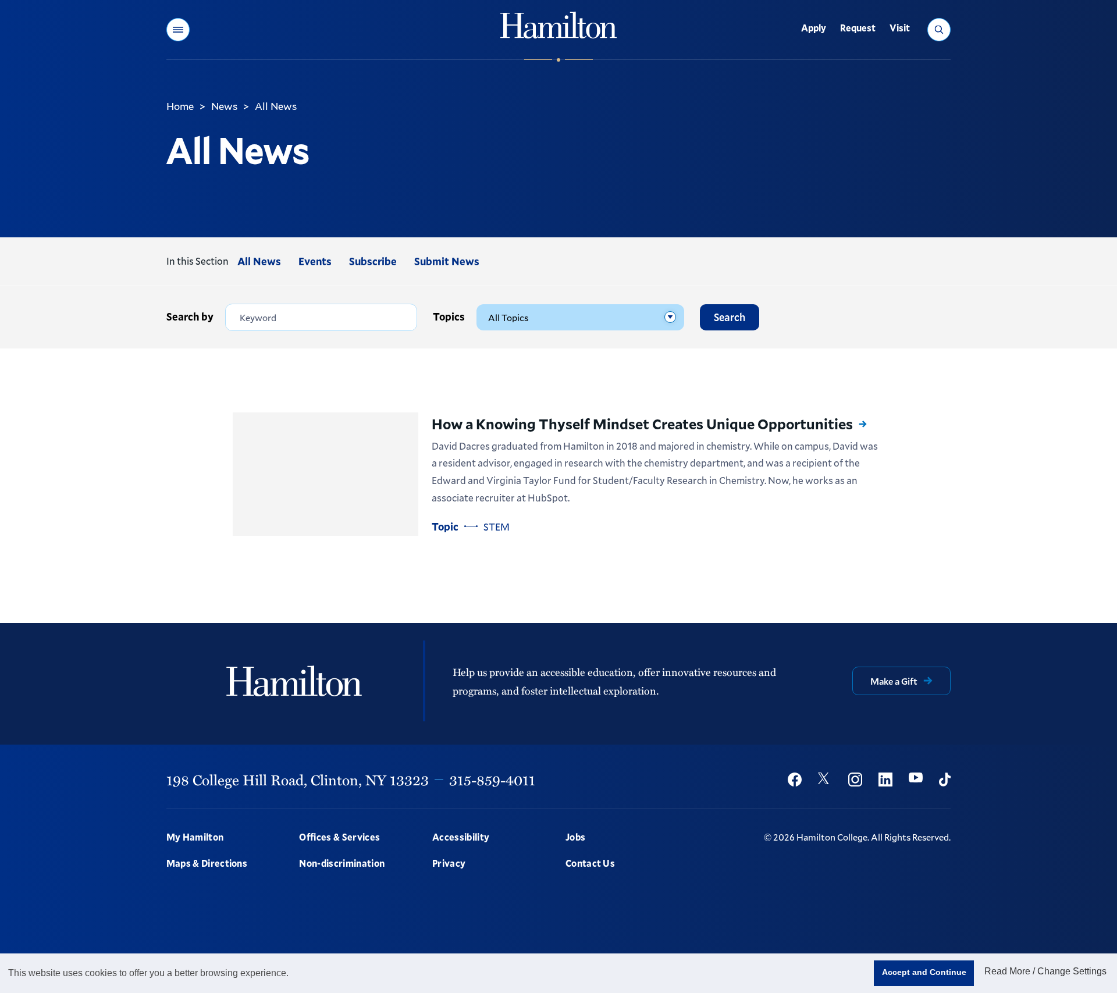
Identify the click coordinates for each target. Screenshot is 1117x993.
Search (729, 317)
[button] (178, 29)
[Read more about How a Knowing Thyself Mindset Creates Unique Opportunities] (325, 474)
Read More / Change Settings (1045, 971)
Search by (190, 316)
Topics (449, 316)
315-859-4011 (492, 779)
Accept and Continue (924, 972)
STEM (496, 526)
